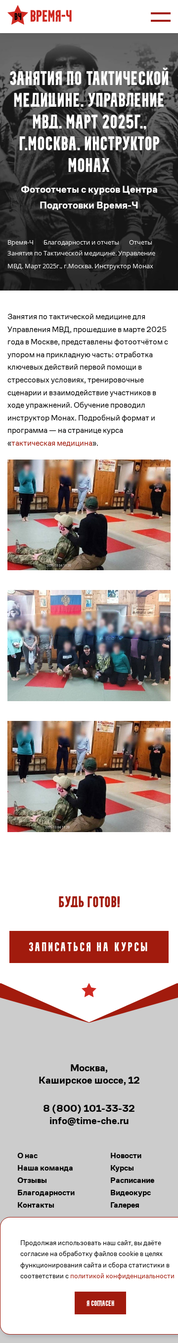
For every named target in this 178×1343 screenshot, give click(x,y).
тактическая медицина (51, 443)
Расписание (132, 1180)
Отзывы (32, 1180)
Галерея (124, 1205)
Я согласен (100, 1304)
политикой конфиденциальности (122, 1275)
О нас (27, 1155)
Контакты (35, 1205)
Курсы (122, 1168)
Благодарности (46, 1192)
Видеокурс (130, 1192)
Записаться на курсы (89, 948)
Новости (125, 1155)
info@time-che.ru (89, 1121)
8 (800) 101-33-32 (89, 1108)
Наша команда (45, 1168)
